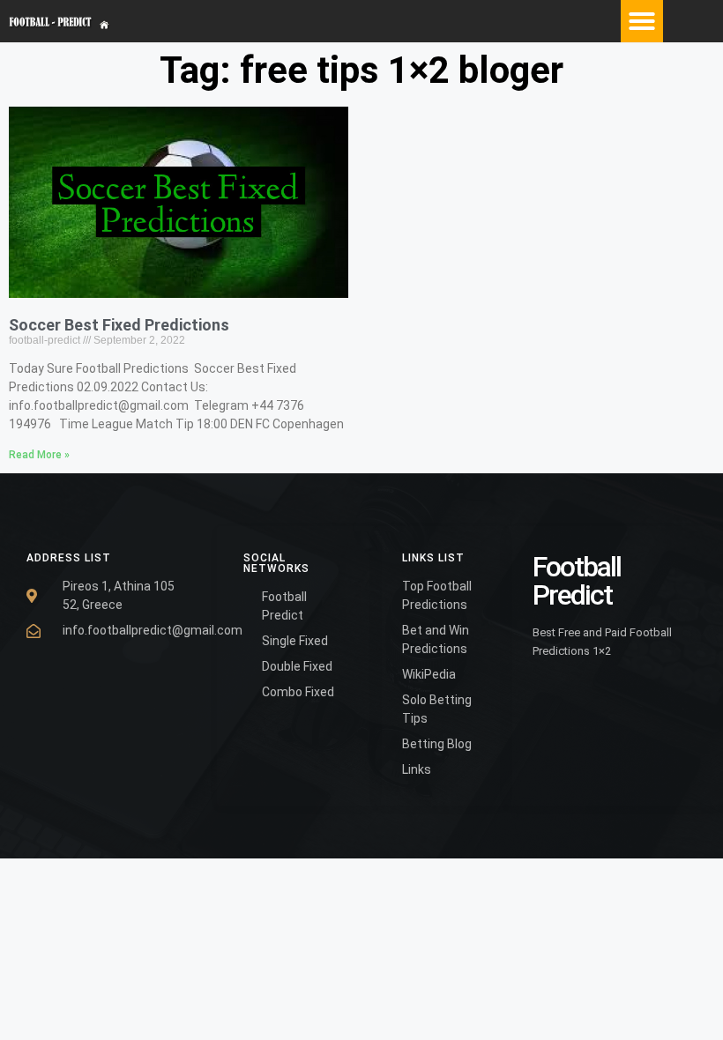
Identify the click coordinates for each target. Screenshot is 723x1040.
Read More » (39, 455)
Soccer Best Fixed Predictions (119, 325)
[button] (642, 21)
